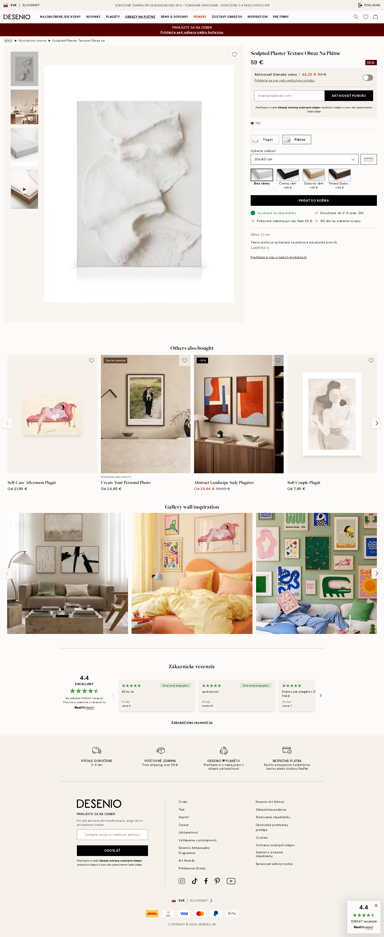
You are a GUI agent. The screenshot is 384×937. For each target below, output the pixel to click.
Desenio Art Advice (270, 802)
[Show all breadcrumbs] (8, 40)
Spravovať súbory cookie (274, 864)
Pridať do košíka (314, 200)
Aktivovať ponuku (349, 96)
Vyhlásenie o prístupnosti (198, 840)
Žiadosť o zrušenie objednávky (269, 854)
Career (184, 825)
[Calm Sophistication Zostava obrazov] (67, 573)
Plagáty (113, 17)
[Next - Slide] (380, 179)
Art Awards (187, 860)
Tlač (182, 810)
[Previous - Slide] (247, 179)
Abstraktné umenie (32, 40)
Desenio (204, 924)
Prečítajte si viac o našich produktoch (279, 257)
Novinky (93, 17)
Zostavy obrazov (227, 17)
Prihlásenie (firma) (192, 868)
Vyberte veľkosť (263, 151)
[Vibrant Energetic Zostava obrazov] (316, 573)
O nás (183, 802)
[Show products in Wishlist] (366, 17)
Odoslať (112, 850)
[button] (368, 159)
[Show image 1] (24, 69)
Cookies (262, 838)
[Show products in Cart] (375, 17)
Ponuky (200, 17)
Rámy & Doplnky (174, 17)
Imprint (184, 817)
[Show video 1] (24, 189)
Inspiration (258, 17)
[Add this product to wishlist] (234, 54)
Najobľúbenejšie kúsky (60, 17)
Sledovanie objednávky (273, 817)
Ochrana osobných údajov (275, 845)
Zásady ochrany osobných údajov (299, 107)
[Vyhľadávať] (356, 17)
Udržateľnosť (188, 832)
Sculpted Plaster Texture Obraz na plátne (79, 40)
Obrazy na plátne (140, 17)
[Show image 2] (24, 107)
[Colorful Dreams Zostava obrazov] (192, 573)
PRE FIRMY (281, 17)
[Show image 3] (24, 147)
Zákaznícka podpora (271, 810)
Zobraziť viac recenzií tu (192, 722)
